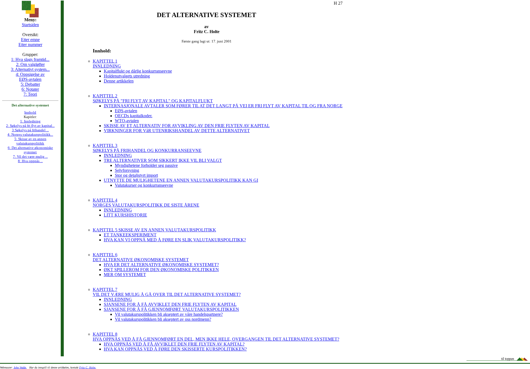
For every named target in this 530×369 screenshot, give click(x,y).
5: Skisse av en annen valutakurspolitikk (30, 141)
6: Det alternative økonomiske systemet (30, 150)
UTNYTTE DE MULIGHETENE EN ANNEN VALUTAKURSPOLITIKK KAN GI (181, 180)
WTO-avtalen (127, 120)
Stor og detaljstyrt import (136, 175)
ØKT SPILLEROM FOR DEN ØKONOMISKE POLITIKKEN (161, 269)
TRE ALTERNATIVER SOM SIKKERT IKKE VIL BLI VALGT (163, 160)
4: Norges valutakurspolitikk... (30, 134)
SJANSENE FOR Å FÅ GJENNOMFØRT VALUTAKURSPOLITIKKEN (171, 309)
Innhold (30, 112)
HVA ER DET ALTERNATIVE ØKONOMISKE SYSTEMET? (161, 264)
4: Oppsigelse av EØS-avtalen (30, 77)
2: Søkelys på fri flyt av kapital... (30, 126)
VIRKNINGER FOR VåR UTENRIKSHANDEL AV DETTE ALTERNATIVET (177, 130)
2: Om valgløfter (30, 64)
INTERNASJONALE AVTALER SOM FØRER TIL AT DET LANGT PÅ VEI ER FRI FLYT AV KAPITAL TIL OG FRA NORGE (223, 105)
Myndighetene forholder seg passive (146, 165)
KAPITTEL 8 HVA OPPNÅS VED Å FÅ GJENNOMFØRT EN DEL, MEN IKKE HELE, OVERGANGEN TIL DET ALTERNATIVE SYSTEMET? (216, 336)
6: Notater (30, 89)
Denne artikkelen (119, 81)
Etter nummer (30, 44)
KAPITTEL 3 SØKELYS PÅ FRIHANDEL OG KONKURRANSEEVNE (147, 148)
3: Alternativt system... (30, 69)
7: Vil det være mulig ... (30, 156)
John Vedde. (20, 367)
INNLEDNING (118, 155)
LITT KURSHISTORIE (125, 215)
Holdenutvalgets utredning (127, 76)
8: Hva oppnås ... (30, 161)
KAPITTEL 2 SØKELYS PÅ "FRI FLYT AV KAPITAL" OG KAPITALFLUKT (153, 98)
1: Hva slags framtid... (30, 59)
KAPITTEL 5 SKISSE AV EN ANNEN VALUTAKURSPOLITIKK (154, 230)
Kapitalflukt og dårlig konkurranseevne (138, 71)
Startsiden (30, 24)
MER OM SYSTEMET (125, 274)
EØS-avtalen (126, 110)
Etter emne (30, 39)
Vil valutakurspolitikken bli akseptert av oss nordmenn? (163, 319)
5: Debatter (30, 84)
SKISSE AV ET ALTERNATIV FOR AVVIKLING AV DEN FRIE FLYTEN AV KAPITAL (187, 125)
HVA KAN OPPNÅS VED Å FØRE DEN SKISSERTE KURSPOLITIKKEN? (175, 349)
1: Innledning (30, 121)
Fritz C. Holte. (87, 367)
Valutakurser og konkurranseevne (144, 185)
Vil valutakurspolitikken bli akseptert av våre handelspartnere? (169, 314)
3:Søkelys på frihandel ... (30, 130)
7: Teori (30, 94)
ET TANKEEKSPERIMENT (130, 234)
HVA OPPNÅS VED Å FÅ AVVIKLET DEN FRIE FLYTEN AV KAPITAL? (174, 344)
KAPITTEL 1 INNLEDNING (107, 63)
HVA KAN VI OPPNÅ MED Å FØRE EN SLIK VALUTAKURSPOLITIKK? (175, 239)
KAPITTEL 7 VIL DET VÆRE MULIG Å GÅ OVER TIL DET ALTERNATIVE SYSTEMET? (167, 292)
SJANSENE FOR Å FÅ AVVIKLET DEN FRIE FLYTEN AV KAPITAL (170, 304)
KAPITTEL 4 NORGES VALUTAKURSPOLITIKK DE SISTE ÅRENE (146, 202)
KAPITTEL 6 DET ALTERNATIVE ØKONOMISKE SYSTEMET (141, 257)
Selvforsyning (127, 170)
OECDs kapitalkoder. (133, 115)
